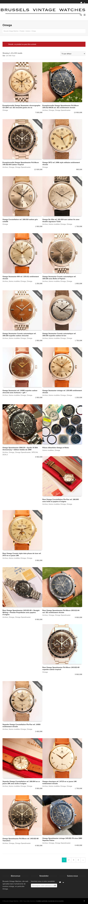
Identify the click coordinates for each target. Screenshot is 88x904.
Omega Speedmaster (63, 110)
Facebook (82, 1)
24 (7, 56)
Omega (5, 110)
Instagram (85, 1)
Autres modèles (48, 450)
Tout (13, 56)
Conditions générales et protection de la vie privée (50, 901)
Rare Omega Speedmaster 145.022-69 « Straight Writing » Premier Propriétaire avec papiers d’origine (21, 612)
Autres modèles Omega (57, 224)
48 (10, 56)
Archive (45, 110)
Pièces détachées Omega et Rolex (55, 447)
